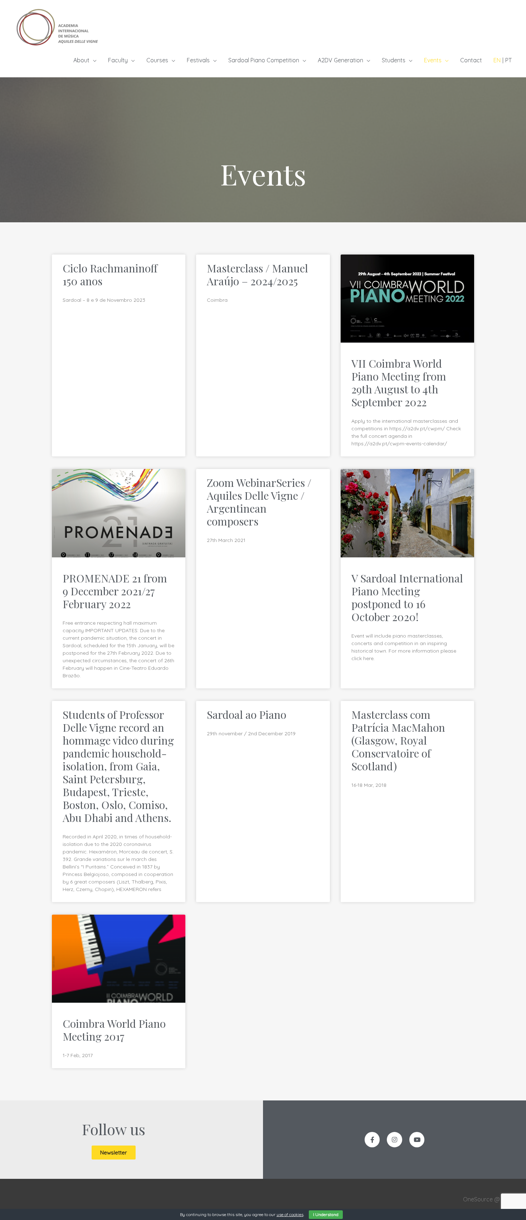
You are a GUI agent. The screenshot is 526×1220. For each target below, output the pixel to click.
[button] (114, 1153)
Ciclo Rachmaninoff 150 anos (110, 274)
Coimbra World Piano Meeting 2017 (114, 1030)
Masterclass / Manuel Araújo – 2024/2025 (257, 274)
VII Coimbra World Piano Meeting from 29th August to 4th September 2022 (398, 382)
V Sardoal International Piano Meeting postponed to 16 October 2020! (407, 597)
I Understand (326, 1214)
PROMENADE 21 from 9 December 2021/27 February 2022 (115, 591)
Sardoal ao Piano (246, 714)
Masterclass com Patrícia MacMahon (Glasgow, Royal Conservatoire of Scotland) (398, 740)
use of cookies (290, 1214)
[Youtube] (417, 1139)
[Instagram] (394, 1139)
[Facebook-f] (372, 1139)
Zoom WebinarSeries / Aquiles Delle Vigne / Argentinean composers (259, 501)
